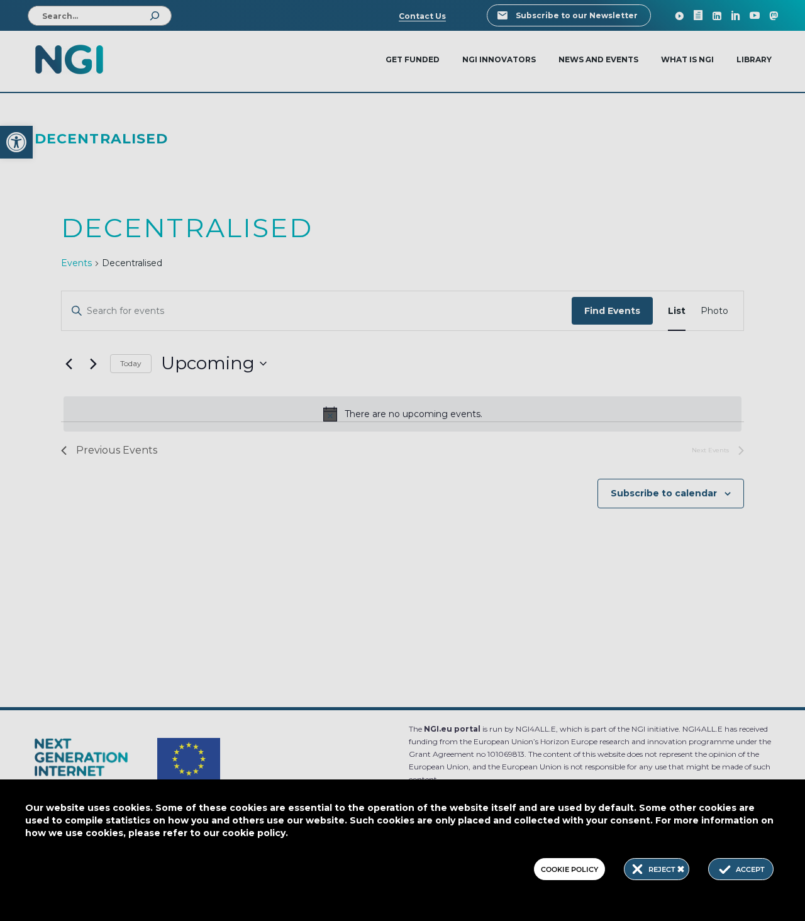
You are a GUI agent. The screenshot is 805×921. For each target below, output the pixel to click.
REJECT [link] (662, 869)
